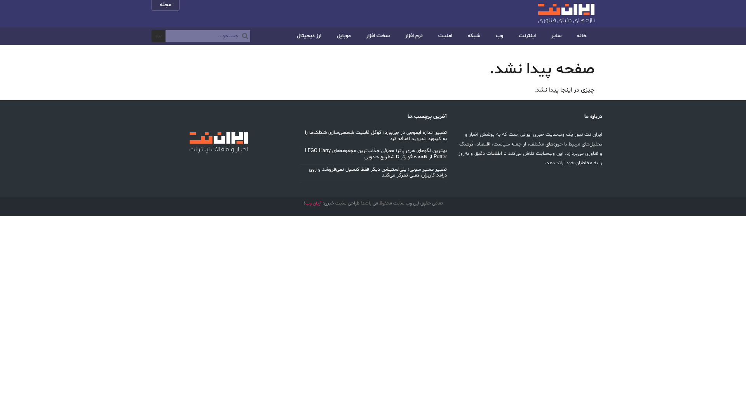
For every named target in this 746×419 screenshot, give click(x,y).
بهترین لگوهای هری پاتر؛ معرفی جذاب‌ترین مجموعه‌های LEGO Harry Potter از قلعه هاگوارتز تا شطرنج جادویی (376, 154)
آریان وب (313, 203)
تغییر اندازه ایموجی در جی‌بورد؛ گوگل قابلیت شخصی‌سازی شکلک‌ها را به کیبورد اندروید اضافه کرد (376, 135)
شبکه (474, 36)
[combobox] (208, 36)
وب (499, 36)
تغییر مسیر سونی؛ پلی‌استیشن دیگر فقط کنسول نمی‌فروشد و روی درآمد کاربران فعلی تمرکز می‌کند (378, 172)
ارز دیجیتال (309, 36)
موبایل (344, 36)
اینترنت (527, 36)
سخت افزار (378, 36)
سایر (556, 36)
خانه (582, 36)
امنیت (445, 36)
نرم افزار (414, 36)
